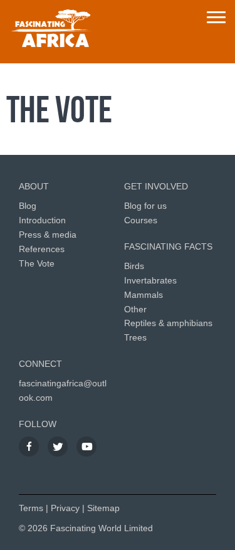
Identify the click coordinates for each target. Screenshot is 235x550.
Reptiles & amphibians (168, 323)
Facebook (29, 446)
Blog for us (145, 206)
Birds (134, 266)
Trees (135, 337)
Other (135, 309)
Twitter (58, 446)
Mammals (143, 295)
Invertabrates (150, 280)
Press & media (47, 235)
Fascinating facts (168, 246)
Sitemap (103, 508)
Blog (27, 206)
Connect (40, 364)
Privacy (65, 508)
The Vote (37, 263)
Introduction (42, 220)
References (42, 249)
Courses (140, 220)
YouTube (86, 446)
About (34, 186)
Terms (31, 508)
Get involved (156, 186)
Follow (37, 424)
